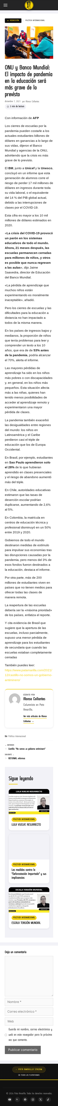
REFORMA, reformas (16, 758)
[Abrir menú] (5, 5)
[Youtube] (9, 1099)
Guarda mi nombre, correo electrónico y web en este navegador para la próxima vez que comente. (30, 1035)
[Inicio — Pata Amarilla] (29, 5)
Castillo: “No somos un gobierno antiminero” (26, 749)
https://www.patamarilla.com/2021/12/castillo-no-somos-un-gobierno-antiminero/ (28, 675)
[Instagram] (32, 1099)
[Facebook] (25, 1099)
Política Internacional (35, 20)
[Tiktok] (48, 1099)
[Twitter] (40, 1099)
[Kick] (17, 1099)
